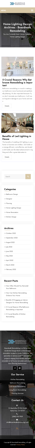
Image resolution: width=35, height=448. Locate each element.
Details (7, 106)
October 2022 (11, 233)
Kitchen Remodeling (17, 379)
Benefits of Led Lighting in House (16, 137)
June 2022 (9, 251)
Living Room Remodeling (17, 390)
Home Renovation (12, 212)
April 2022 (9, 260)
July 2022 (9, 247)
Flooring (9, 203)
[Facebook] (15, 368)
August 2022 (10, 242)
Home (22, 34)
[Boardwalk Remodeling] (17, 3)
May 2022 (9, 256)
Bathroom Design (12, 194)
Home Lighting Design (13, 208)
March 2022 (10, 265)
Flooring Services (18, 393)
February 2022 (11, 269)
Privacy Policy (20, 445)
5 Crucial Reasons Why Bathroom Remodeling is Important (17, 82)
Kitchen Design (11, 217)
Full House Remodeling (17, 386)
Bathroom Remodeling (17, 383)
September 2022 (12, 238)
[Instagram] (19, 368)
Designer (9, 199)
